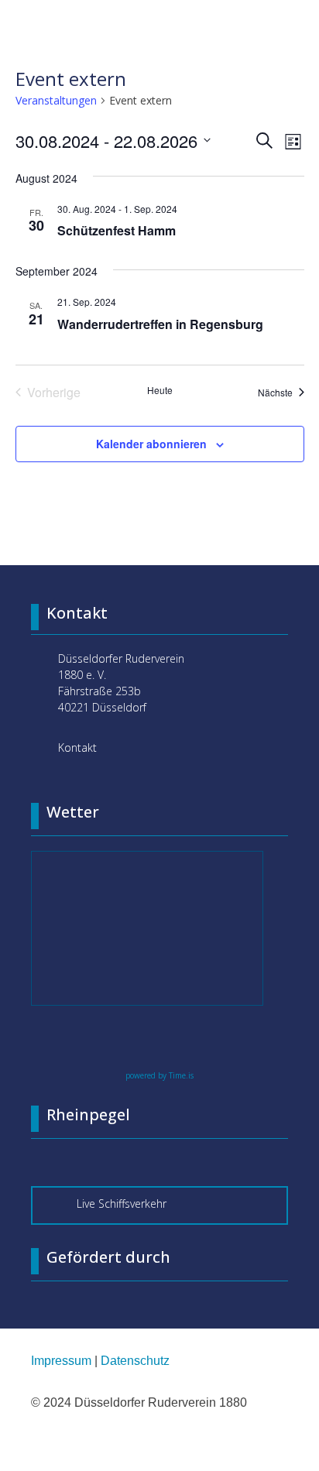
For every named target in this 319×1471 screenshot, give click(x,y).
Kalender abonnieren (151, 443)
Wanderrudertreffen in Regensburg (160, 324)
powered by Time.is (159, 1075)
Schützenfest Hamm (116, 230)
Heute (160, 390)
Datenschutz (135, 1360)
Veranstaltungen (56, 100)
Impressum (61, 1360)
